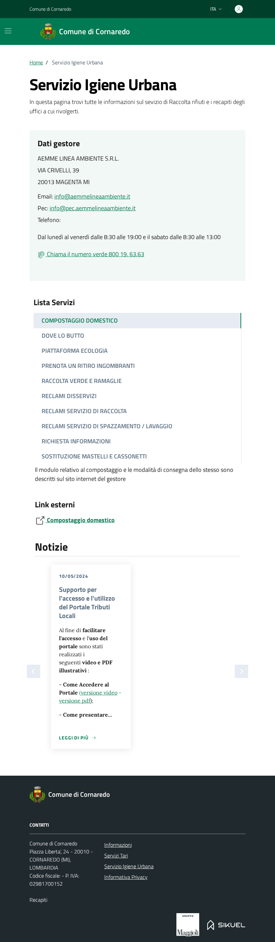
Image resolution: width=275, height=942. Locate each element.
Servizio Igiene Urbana (129, 866)
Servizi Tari (116, 855)
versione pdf (74, 700)
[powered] (187, 925)
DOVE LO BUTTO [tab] (63, 335)
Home (36, 62)
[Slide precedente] (33, 671)
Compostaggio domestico (80, 519)
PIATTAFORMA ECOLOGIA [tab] (75, 350)
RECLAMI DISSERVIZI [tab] (69, 395)
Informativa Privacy (126, 877)
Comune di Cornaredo (50, 8)
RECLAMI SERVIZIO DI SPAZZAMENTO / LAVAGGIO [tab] (107, 426)
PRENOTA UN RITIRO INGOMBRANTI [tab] (88, 365)
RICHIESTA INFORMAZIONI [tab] (76, 441)
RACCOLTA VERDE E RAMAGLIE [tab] (82, 380)
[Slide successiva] (241, 671)
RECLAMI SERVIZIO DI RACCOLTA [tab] (84, 410)
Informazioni (118, 845)
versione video (99, 692)
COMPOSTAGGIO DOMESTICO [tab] (80, 320)
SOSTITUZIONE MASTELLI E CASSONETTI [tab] (94, 456)
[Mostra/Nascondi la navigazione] (8, 31)
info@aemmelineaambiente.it (92, 196)
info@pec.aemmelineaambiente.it (92, 208)
